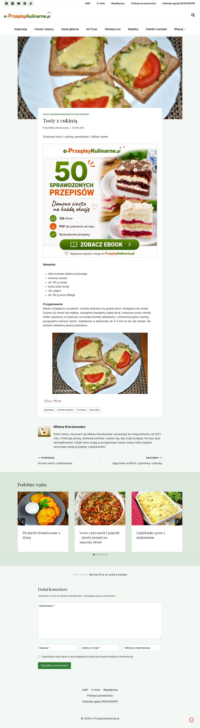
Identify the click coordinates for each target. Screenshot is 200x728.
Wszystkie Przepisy (78, 114)
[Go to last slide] (22, 522)
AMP (88, 3)
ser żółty (95, 410)
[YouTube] (18, 3)
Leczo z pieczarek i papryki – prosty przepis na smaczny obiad (99, 537)
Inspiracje (20, 29)
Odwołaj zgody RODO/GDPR (178, 3)
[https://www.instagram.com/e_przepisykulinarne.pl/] (12, 3)
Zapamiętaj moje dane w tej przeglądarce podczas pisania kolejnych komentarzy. (87, 656)
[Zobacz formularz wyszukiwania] (193, 15)
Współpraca (118, 3)
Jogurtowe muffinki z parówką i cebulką (137, 461)
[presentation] (43, 508)
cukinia (81, 410)
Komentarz (47, 605)
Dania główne (70, 29)
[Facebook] (6, 3)
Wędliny (133, 29)
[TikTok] (30, 3)
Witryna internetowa (137, 647)
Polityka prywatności (143, 3)
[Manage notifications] (191, 719)
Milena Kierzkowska (59, 128)
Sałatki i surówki (156, 29)
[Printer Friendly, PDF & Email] (52, 401)
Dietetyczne (113, 29)
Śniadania (60, 114)
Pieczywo (48, 114)
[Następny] (177, 522)
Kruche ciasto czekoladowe (55, 461)
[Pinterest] (24, 3)
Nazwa (44, 647)
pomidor (49, 410)
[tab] (94, 554)
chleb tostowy (65, 410)
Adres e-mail (91, 647)
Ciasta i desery (44, 29)
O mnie (101, 3)
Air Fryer (92, 29)
